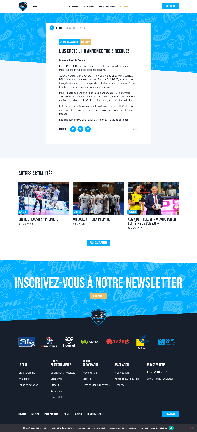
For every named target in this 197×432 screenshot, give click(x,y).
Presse (66, 414)
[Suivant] (136, 129)
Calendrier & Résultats (63, 372)
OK (171, 428)
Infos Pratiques (51, 414)
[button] (73, 129)
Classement (57, 378)
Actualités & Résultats (126, 378)
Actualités (56, 390)
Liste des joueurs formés (96, 384)
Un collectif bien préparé (91, 219)
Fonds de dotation (107, 6)
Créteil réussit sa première (38, 219)
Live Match (57, 397)
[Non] (192, 428)
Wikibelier (24, 378)
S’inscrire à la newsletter (159, 378)
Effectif (55, 384)
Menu (35, 6)
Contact (78, 414)
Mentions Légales (95, 414)
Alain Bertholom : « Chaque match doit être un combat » (152, 221)
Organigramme (26, 372)
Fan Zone (35, 414)
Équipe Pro (73, 6)
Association (89, 6)
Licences (119, 384)
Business (124, 6)
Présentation (90, 372)
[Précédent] (134, 129)
